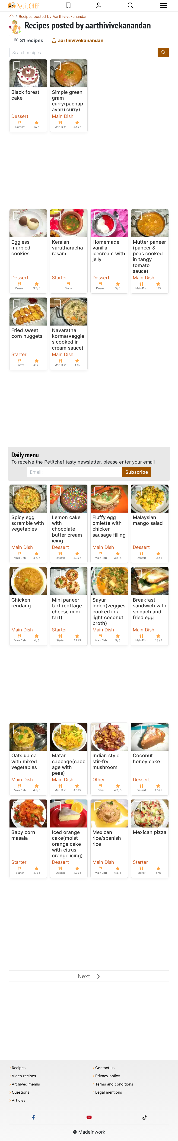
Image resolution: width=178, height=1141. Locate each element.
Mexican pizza (149, 832)
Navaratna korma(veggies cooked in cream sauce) (68, 339)
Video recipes (24, 1076)
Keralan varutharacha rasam (67, 247)
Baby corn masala (23, 835)
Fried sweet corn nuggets (26, 333)
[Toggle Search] (130, 5)
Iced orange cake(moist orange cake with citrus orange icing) (67, 843)
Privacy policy (107, 1076)
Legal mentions (108, 1092)
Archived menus (26, 1084)
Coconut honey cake (146, 758)
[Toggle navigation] (163, 5)
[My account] (98, 5)
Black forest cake (25, 95)
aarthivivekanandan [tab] (80, 40)
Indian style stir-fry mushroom (105, 761)
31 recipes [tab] (31, 40)
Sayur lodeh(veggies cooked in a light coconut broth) (108, 611)
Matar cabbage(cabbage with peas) (69, 764)
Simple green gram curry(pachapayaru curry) (67, 101)
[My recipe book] (68, 5)
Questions (20, 1092)
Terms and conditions (114, 1084)
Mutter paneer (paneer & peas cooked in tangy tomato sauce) (149, 256)
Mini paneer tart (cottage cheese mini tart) (67, 608)
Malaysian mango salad (148, 520)
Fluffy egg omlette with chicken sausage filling (109, 526)
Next (89, 976)
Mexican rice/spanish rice (106, 838)
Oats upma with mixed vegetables (24, 761)
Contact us (104, 1068)
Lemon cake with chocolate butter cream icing (67, 529)
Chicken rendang (21, 603)
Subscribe (136, 472)
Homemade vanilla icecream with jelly (108, 250)
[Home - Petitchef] (11, 16)
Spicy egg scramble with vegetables (27, 523)
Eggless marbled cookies (20, 247)
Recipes (18, 1068)
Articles (18, 1100)
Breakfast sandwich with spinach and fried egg (149, 608)
